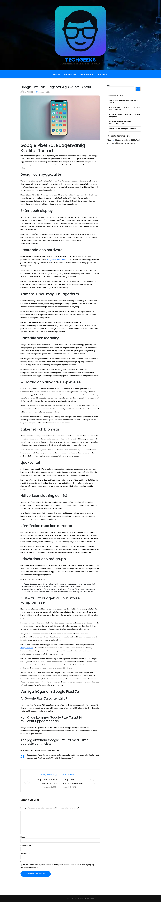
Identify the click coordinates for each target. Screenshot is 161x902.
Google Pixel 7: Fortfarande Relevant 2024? (73, 782)
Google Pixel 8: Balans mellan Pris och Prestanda (46, 782)
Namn (23, 837)
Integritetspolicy (87, 74)
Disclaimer (103, 74)
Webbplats (25, 853)
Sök (108, 85)
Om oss (56, 74)
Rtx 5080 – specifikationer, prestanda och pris (120, 123)
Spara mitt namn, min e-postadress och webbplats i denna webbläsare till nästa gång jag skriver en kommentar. (57, 866)
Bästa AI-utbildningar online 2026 (124, 129)
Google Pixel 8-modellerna (57, 259)
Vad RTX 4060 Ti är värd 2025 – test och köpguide (124, 108)
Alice (109, 140)
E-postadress (26, 845)
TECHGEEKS (80, 59)
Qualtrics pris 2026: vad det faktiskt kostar (124, 101)
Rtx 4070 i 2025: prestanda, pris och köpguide (124, 115)
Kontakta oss (70, 74)
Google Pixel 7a (26, 648)
